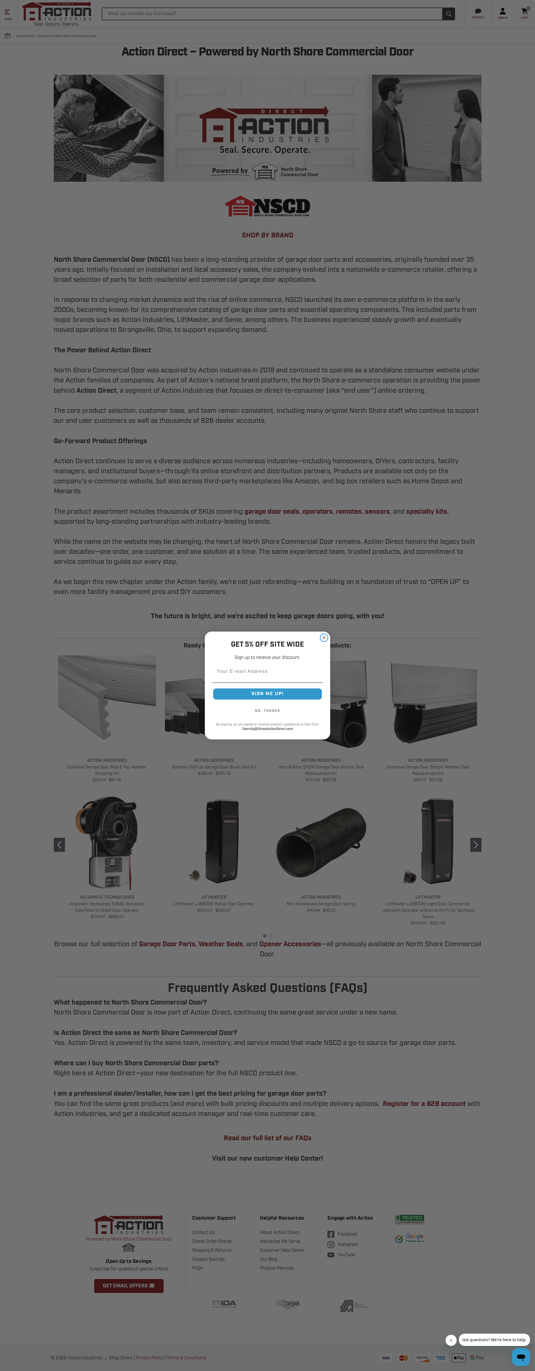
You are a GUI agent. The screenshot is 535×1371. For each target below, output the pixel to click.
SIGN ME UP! (268, 694)
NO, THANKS (267, 711)
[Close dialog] (324, 637)
